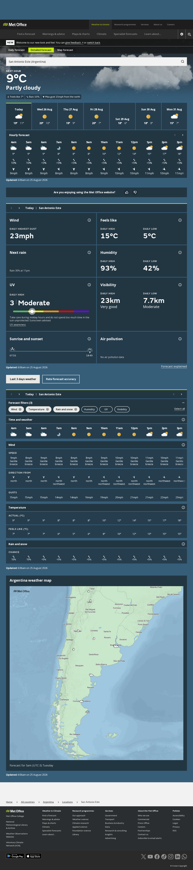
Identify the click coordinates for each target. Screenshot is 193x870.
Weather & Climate (51, 811)
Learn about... (152, 34)
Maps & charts (81, 34)
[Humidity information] (179, 252)
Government (111, 815)
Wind (12, 410)
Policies (176, 811)
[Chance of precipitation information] (89, 252)
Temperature (35, 410)
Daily (16, 50)
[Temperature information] (183, 507)
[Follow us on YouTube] (150, 856)
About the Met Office (148, 811)
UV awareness (18, 324)
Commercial (143, 819)
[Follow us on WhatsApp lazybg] (184, 856)
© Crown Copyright (178, 866)
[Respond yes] (127, 192)
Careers (171, 24)
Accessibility (179, 815)
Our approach (78, 815)
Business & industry (114, 823)
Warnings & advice (53, 34)
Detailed (41, 50)
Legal (175, 823)
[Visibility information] (179, 284)
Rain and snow (63, 410)
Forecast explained (174, 366)
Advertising (110, 838)
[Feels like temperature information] (179, 220)
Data (107, 827)
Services (145, 24)
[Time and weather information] (183, 419)
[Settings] (181, 34)
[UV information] (89, 284)
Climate (101, 34)
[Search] (181, 60)
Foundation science (81, 830)
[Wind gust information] (89, 220)
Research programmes (125, 24)
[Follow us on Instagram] (170, 856)
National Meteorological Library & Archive (17, 824)
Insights (109, 834)
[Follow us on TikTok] (163, 856)
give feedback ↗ (74, 42)
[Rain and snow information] (183, 544)
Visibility (122, 409)
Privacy (176, 827)
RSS (174, 830)
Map (65, 50)
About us (158, 24)
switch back (93, 42)
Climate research (80, 823)
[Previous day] (11, 208)
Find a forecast (26, 34)
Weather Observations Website (17, 835)
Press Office (143, 823)
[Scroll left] (175, 135)
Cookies (176, 819)
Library (75, 834)
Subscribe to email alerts (150, 838)
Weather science (80, 819)
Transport (109, 819)
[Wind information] (183, 444)
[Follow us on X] (143, 856)
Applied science (79, 827)
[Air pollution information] (179, 338)
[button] (89, 591)
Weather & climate (100, 24)
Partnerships (144, 830)
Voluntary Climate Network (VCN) (14, 844)
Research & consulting (116, 830)
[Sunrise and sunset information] (89, 338)
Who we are (143, 815)
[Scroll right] (183, 135)
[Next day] (19, 208)
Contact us (143, 834)
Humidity (89, 409)
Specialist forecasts (125, 34)
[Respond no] (135, 192)
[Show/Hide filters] (183, 403)
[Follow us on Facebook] (157, 856)
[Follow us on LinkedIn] (177, 856)
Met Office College (15, 816)
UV (106, 409)
